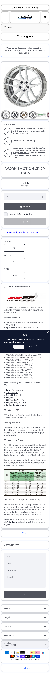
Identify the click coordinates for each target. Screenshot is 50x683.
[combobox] (25, 27)
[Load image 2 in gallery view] (14, 115)
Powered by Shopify (33, 659)
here (43, 455)
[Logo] (25, 17)
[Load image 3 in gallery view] (23, 115)
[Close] (48, 332)
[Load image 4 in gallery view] (32, 115)
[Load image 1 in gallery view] (5, 115)
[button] (25, 533)
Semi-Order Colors (12, 392)
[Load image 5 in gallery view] (41, 115)
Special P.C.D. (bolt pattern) (15, 395)
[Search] (3, 27)
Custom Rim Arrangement (14, 389)
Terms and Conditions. (26, 214)
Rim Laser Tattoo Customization (16, 405)
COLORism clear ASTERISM (15, 400)
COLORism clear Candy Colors (16, 402)
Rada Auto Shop (22, 659)
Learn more (21, 342)
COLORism (9, 397)
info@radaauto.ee (21, 153)
